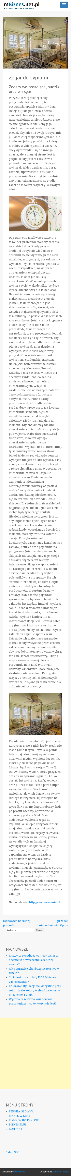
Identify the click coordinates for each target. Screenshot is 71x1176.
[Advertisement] (35, 1053)
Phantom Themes (60, 1171)
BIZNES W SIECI (19, 1115)
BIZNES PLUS (18, 1124)
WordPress (19, 1171)
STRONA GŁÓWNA (21, 1111)
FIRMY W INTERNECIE (23, 1120)
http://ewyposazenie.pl (44, 902)
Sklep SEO (12, 1152)
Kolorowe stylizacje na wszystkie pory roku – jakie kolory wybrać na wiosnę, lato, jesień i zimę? (35, 990)
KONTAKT (15, 1128)
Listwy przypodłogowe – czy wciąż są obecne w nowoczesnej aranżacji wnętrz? (33, 960)
